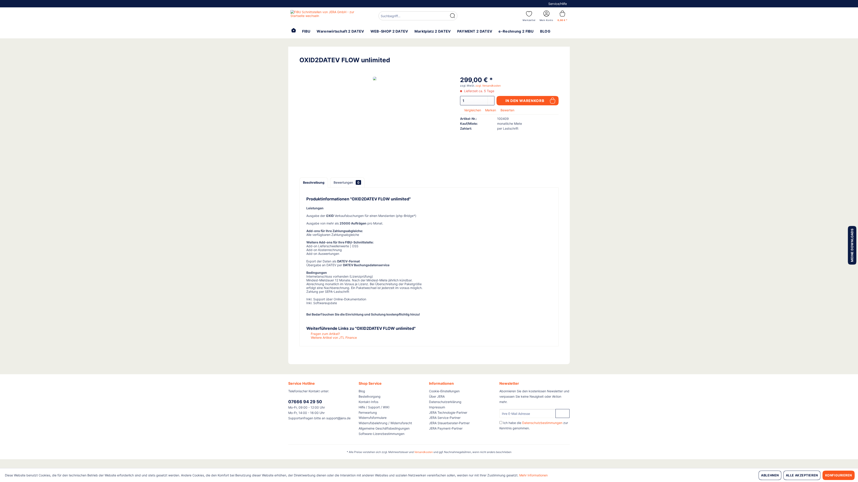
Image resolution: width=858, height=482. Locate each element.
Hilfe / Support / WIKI (374, 407)
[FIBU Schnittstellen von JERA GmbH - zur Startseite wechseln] (324, 15)
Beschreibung (313, 182)
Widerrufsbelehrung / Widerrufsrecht (385, 423)
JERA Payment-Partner (446, 428)
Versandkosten (423, 452)
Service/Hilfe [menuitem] (557, 4)
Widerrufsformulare (373, 418)
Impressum (437, 407)
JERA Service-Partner (445, 418)
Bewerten (507, 110)
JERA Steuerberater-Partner (449, 423)
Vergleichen (472, 110)
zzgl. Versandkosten (488, 85)
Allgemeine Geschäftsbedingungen (384, 428)
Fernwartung (368, 412)
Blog (362, 391)
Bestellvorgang (370, 396)
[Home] (293, 30)
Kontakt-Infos (368, 402)
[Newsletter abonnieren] (562, 413)
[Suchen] (452, 15)
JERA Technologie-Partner (448, 412)
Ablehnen (770, 475)
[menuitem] (418, 16)
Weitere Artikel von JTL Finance (333, 337)
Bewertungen (347, 182)
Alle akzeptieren (802, 475)
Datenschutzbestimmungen (542, 423)
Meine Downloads (852, 245)
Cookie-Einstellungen (444, 391)
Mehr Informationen (533, 475)
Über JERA (437, 396)
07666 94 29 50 (305, 401)
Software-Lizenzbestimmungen (381, 434)
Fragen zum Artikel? (325, 334)
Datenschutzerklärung (445, 402)
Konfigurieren (838, 475)
